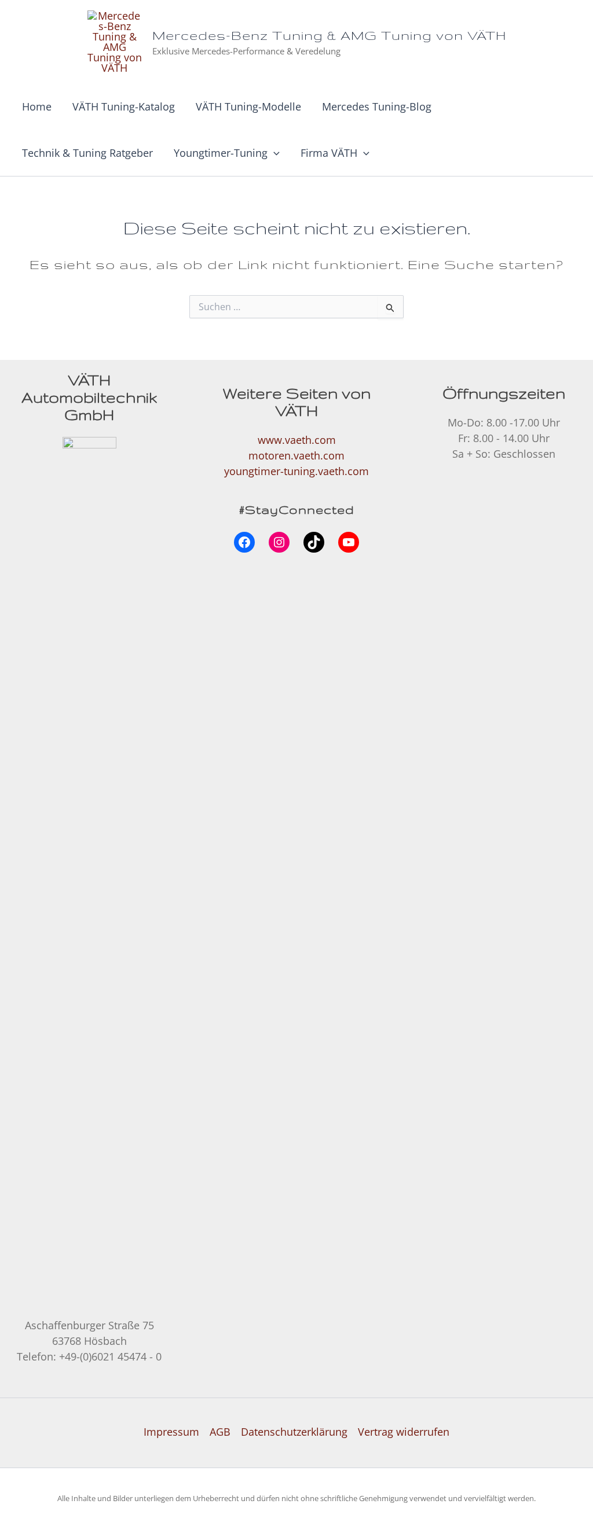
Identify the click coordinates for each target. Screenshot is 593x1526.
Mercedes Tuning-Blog (376, 106)
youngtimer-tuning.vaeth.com (296, 471)
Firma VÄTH (329, 153)
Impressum (171, 1432)
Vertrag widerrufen (403, 1432)
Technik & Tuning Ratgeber (87, 153)
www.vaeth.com (297, 440)
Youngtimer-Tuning (221, 153)
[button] (274, 153)
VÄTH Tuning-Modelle (248, 106)
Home (37, 106)
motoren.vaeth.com (296, 455)
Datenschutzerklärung (294, 1432)
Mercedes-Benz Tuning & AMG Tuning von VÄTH (329, 35)
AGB (220, 1432)
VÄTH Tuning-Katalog (123, 106)
